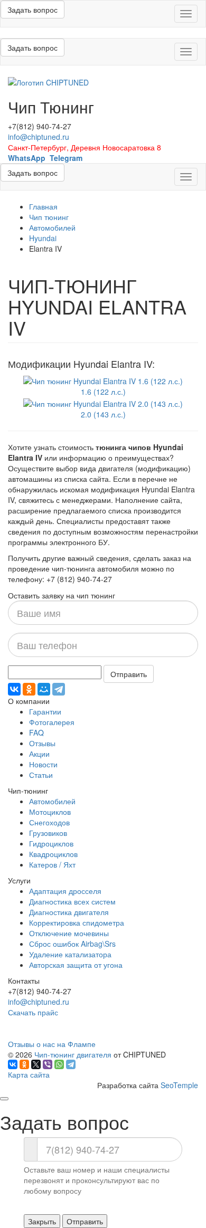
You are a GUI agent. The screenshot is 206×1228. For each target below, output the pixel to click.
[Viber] (47, 1064)
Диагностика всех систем (72, 901)
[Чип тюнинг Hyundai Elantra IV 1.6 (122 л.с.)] (103, 380)
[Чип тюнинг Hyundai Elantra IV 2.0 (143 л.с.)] (103, 402)
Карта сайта (29, 1074)
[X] (36, 1064)
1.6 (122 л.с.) (103, 391)
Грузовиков (48, 832)
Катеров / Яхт (52, 864)
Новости (43, 764)
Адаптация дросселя (65, 891)
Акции (39, 753)
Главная (43, 206)
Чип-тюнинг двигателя (72, 1054)
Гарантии (45, 711)
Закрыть (42, 1221)
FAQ (36, 732)
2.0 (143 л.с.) (103, 414)
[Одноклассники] (29, 689)
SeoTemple (179, 1085)
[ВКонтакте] (14, 689)
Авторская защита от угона (76, 964)
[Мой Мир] (44, 689)
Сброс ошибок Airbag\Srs (72, 943)
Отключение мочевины (69, 933)
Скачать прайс (33, 1012)
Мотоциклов (50, 811)
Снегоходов (49, 822)
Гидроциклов (51, 843)
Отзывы (42, 743)
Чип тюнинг (49, 217)
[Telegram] (58, 689)
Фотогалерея (51, 722)
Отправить (128, 674)
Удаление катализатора (70, 954)
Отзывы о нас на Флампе (52, 1044)
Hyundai (43, 238)
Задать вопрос (32, 9)
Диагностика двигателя (69, 912)
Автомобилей (52, 227)
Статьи (41, 774)
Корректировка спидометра (76, 922)
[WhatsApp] (59, 1064)
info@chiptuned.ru (38, 136)
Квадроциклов (53, 854)
